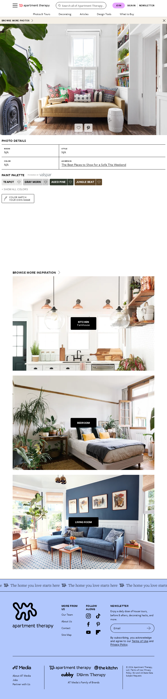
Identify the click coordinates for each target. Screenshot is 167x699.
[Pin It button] (88, 128)
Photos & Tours (41, 14)
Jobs (15, 680)
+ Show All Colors (15, 189)
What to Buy (127, 14)
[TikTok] (98, 616)
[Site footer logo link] (35, 614)
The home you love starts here (142, 585)
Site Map (66, 635)
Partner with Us (21, 684)
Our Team (67, 615)
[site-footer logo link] (22, 668)
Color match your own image (20, 198)
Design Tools (104, 14)
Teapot (8, 181)
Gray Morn (33, 181)
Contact (66, 628)
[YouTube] (88, 632)
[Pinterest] (98, 624)
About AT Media (22, 676)
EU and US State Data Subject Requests (139, 674)
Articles (84, 14)
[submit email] (148, 628)
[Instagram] (88, 616)
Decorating (65, 14)
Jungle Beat (85, 181)
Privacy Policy (118, 644)
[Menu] (15, 5)
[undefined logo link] (34, 5)
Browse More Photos (15, 20)
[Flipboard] (98, 632)
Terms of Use (140, 641)
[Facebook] (88, 624)
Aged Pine (58, 181)
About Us (67, 621)
